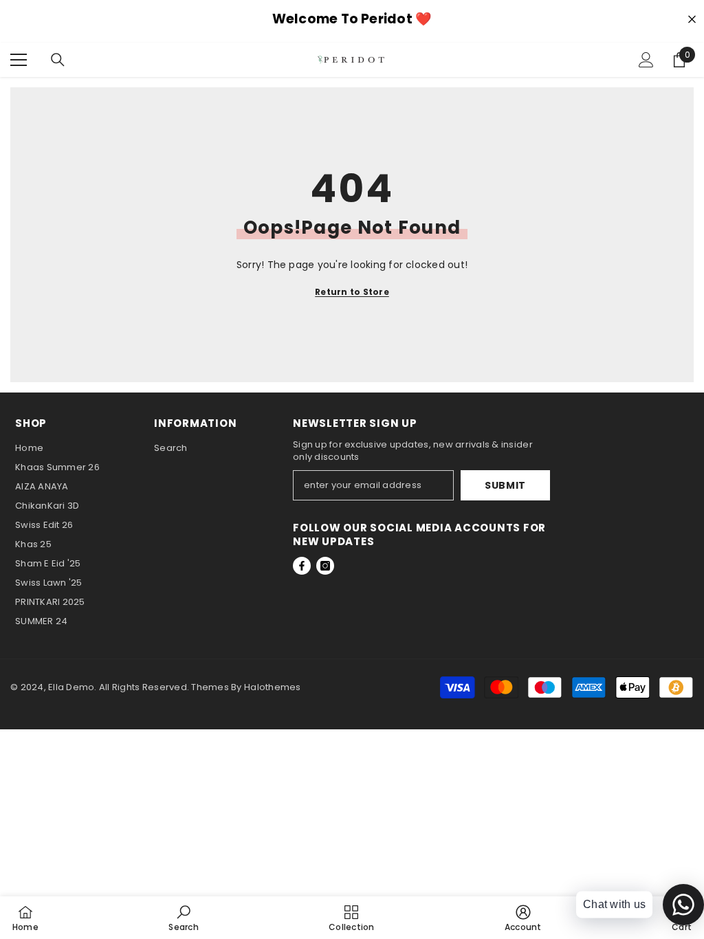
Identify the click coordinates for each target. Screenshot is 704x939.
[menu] (18, 60)
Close (692, 19)
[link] (183, 917)
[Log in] (646, 59)
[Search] (58, 60)
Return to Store (352, 292)
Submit (505, 485)
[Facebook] (302, 566)
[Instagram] (325, 566)
